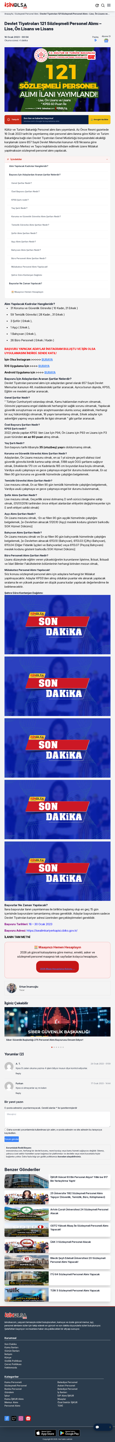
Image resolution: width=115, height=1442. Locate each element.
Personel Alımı (12, 1405)
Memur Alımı (11, 1402)
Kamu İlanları (11, 1347)
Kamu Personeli (13, 1382)
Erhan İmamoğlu (28, 986)
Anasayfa (8, 14)
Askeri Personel (66, 1385)
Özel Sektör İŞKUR (67, 1402)
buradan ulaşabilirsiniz (69, 1156)
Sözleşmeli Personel (15, 1385)
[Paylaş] (95, 40)
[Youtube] (28, 1418)
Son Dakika (10, 1344)
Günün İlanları (11, 1350)
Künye (7, 1357)
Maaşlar (62, 1399)
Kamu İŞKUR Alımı (14, 1399)
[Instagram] (21, 1418)
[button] (107, 1021)
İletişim (8, 1354)
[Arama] (103, 5)
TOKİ (60, 1405)
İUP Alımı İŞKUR (66, 1395)
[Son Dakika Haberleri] (97, 6)
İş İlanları (62, 1392)
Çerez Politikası (12, 1364)
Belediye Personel (67, 1382)
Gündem (9, 1392)
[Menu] (109, 5)
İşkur (7, 1395)
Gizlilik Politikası (13, 1360)
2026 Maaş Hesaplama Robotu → (57, 968)
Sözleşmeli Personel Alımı (26, 14)
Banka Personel (13, 1389)
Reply (18, 1073)
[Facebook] (6, 1418)
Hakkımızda (10, 1367)
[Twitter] (14, 1418)
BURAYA (44, 366)
